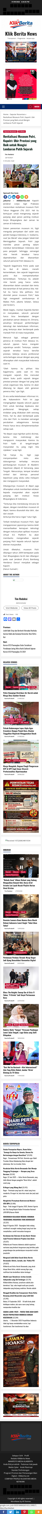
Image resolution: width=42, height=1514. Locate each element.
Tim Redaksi (9, 154)
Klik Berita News (21, 33)
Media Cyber (14, 1467)
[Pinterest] (18, 197)
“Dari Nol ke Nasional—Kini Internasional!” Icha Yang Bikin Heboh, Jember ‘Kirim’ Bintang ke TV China (20, 1070)
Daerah (8, 687)
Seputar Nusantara (10, 131)
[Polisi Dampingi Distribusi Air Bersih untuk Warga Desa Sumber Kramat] (21, 678)
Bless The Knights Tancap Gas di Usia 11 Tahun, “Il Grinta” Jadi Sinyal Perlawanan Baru (19, 995)
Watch (36, 106)
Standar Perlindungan (20, 1470)
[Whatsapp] (22, 197)
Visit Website (12, 608)
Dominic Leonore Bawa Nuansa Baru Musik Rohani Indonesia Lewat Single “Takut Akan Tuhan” (20, 923)
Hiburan (16, 872)
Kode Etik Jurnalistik (11, 1464)
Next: (19, 646)
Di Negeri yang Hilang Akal (12, 1187)
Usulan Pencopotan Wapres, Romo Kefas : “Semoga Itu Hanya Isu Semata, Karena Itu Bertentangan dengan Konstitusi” (18, 1152)
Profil (26, 1455)
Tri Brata (22, 131)
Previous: (20, 632)
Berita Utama (10, 720)
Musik (23, 872)
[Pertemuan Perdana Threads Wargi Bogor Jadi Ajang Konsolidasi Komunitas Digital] (21, 943)
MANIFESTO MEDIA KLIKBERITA (20, 1461)
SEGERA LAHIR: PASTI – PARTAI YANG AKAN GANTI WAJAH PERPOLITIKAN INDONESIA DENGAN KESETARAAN (20, 1315)
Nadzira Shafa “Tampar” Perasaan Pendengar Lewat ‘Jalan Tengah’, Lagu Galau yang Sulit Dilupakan (20, 1032)
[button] (3, 106)
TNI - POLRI (31, 687)
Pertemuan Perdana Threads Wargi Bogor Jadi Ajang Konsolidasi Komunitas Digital (19, 959)
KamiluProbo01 (9, 698)
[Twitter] (9, 197)
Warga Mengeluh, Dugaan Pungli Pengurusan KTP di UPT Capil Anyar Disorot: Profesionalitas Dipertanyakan (20, 769)
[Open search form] (25, 107)
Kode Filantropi (26, 1467)
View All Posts (30, 608)
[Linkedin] (14, 197)
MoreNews (15, 1501)
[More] (26, 197)
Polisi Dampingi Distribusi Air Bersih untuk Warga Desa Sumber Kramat (20, 694)
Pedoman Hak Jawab (29, 1464)
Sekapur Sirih (17, 1455)
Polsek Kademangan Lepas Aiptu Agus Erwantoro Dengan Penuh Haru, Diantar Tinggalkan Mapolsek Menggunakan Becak (19, 731)
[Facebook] (5, 197)
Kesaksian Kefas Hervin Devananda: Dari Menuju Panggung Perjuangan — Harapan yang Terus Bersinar (20, 1171)
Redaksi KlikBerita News (20, 1458)
